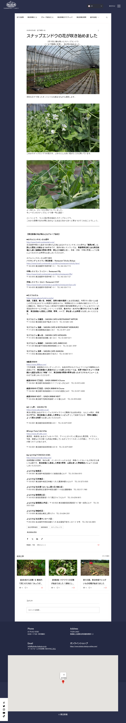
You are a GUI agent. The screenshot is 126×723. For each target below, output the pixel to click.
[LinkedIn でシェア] (37, 539)
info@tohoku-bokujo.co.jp (37, 646)
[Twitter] (4, 706)
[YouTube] (4, 712)
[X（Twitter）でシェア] (32, 539)
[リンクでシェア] (42, 539)
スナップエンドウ (56, 527)
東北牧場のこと (32, 17)
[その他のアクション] (98, 30)
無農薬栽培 (44, 527)
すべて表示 (105, 556)
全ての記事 (20, 17)
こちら (53, 648)
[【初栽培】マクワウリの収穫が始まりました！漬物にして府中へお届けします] (63, 568)
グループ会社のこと (47, 17)
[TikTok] (4, 716)
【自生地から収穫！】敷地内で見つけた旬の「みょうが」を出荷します (30, 582)
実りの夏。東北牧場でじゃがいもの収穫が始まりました (94, 581)
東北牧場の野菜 (81, 17)
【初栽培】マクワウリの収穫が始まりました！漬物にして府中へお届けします (62, 582)
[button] (115, 6)
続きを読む (93, 17)
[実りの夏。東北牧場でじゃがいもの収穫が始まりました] (95, 568)
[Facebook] (4, 702)
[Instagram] (4, 709)
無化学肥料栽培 (33, 527)
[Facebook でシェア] (27, 539)
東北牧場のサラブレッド (65, 17)
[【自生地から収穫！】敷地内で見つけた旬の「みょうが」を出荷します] (31, 568)
